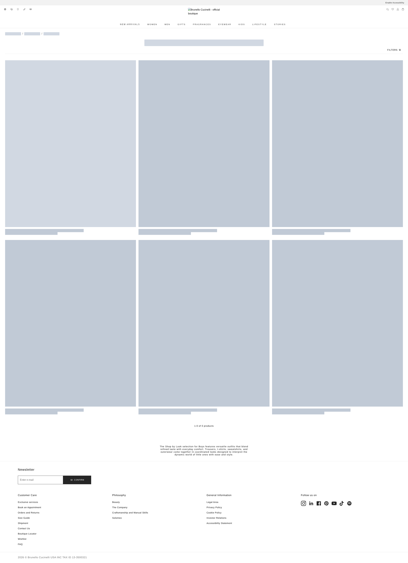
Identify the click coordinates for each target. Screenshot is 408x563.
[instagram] (303, 503)
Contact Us (24, 528)
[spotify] (349, 503)
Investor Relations (216, 518)
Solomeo (117, 518)
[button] (5, 9)
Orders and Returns (29, 512)
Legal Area (212, 502)
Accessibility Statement (219, 523)
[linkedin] (311, 503)
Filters (392, 50)
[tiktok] (341, 503)
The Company (119, 507)
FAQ (20, 544)
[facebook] (318, 503)
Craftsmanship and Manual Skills (130, 512)
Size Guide (24, 518)
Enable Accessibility (395, 3)
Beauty (116, 502)
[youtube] (334, 503)
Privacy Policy (214, 507)
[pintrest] (326, 503)
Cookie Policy (214, 512)
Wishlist (22, 539)
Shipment (23, 523)
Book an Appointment (29, 507)
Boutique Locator (27, 533)
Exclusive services (28, 502)
